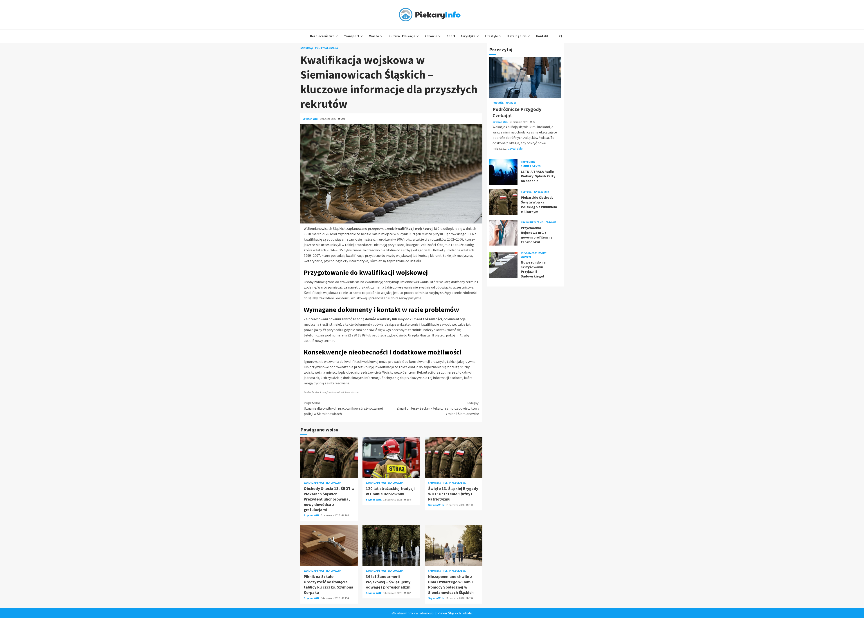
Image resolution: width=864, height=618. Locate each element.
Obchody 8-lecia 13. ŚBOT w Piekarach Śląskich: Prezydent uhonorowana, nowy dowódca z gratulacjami (329, 457)
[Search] (561, 36)
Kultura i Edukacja (402, 36)
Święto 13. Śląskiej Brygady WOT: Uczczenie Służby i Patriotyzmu (453, 457)
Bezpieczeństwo (322, 36)
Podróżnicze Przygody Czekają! (525, 77)
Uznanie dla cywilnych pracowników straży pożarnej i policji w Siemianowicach (344, 408)
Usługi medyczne (532, 222)
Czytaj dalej (515, 149)
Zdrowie (431, 36)
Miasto (374, 36)
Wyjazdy (511, 103)
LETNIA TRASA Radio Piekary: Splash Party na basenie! (503, 172)
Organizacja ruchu (533, 253)
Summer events (531, 166)
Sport (451, 36)
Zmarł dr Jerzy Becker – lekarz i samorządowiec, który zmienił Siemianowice (438, 408)
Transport (351, 36)
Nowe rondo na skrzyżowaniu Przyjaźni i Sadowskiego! (503, 265)
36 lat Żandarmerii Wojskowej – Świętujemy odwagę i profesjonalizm (391, 545)
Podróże (498, 103)
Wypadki (526, 257)
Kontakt (542, 36)
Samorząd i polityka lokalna (319, 48)
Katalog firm (516, 36)
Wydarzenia (541, 192)
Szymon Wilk (311, 118)
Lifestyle (491, 36)
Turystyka (468, 36)
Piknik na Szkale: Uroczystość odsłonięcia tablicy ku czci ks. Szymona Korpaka (329, 545)
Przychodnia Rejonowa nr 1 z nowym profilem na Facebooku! (503, 233)
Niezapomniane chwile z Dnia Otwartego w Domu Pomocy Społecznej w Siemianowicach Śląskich (453, 545)
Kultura (526, 192)
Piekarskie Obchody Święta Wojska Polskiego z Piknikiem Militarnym (503, 202)
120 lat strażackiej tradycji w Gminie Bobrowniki (391, 457)
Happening (528, 162)
